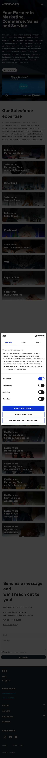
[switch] (41, 385)
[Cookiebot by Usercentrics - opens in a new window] (34, 336)
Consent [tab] (8, 342)
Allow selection (23, 414)
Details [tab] (23, 342)
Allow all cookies (23, 408)
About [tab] (38, 342)
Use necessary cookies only (23, 420)
